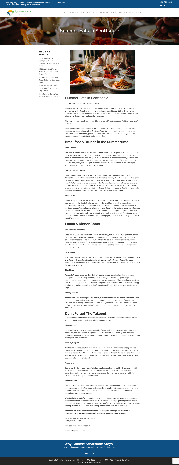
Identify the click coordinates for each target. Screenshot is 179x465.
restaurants (81, 418)
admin (96, 103)
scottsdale (91, 418)
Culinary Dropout (118, 348)
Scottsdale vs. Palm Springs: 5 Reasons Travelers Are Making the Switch (49, 62)
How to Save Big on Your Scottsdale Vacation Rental (49, 95)
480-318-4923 (166, 2)
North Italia (90, 368)
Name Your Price (126, 12)
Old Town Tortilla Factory (85, 237)
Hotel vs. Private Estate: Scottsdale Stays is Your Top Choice (48, 88)
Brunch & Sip (103, 200)
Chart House (86, 257)
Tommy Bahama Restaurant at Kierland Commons (114, 298)
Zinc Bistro (92, 275)
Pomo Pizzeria (103, 386)
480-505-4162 (107, 460)
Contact (139, 12)
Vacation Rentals (108, 12)
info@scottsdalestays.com (64, 460)
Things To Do (92, 12)
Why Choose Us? (71, 12)
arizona (73, 418)
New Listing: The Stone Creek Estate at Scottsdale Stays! (49, 79)
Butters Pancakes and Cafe (113, 175)
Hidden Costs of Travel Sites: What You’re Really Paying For (49, 71)
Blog (82, 12)
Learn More (89, 453)
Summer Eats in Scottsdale (86, 98)
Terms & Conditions (122, 460)
